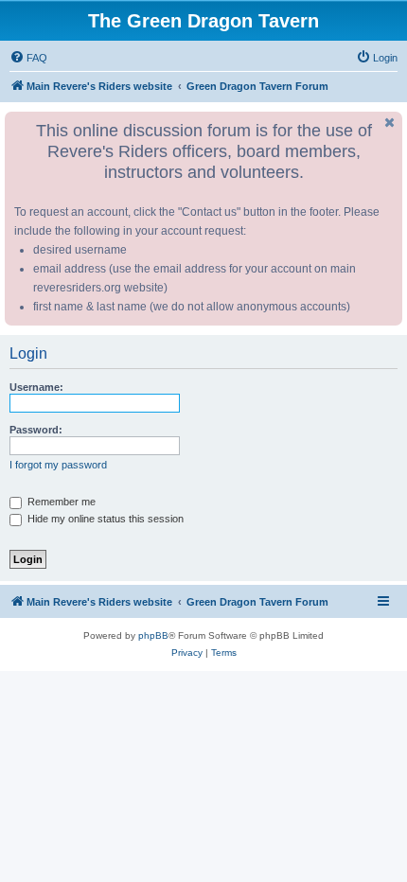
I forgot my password (58, 464)
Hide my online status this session (104, 518)
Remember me (60, 501)
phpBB (153, 635)
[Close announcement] (389, 122)
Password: (35, 429)
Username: (36, 387)
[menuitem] (28, 57)
